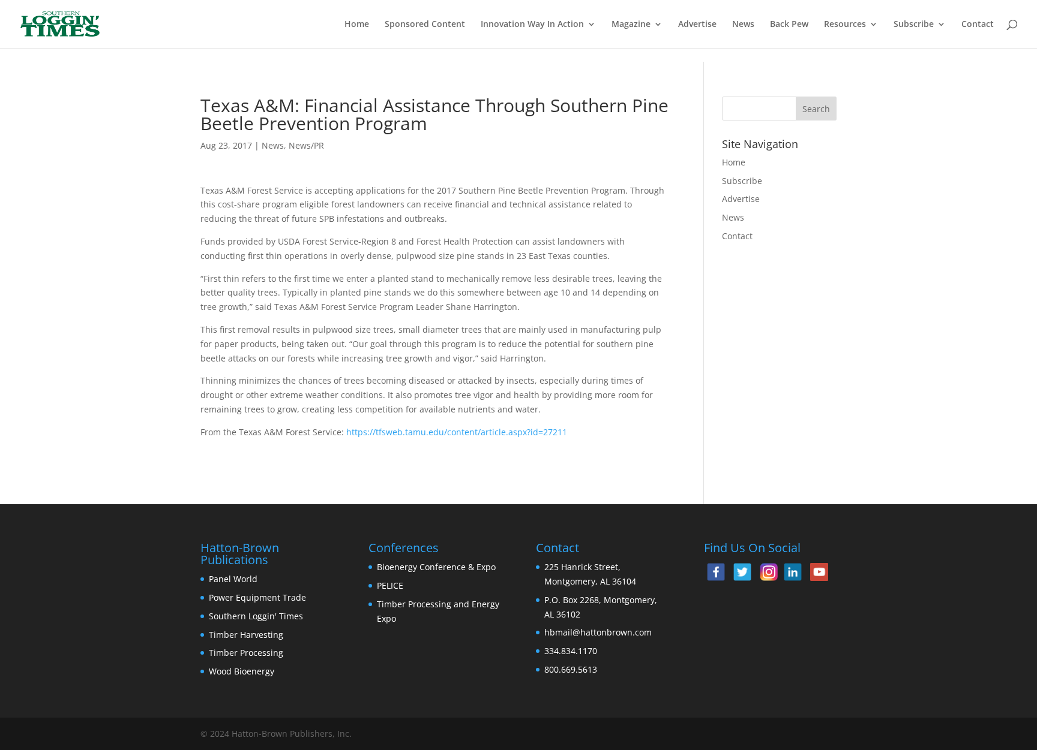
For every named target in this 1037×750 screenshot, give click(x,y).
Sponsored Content (425, 24)
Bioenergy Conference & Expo (436, 567)
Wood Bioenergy (241, 671)
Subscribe (914, 24)
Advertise (697, 24)
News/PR (306, 145)
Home (356, 24)
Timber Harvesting (246, 634)
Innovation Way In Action (532, 24)
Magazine (631, 24)
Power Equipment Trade (257, 597)
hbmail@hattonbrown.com (598, 632)
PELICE (390, 585)
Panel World (233, 579)
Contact (977, 24)
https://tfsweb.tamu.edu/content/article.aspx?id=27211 (456, 432)
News (743, 24)
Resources (845, 24)
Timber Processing (246, 652)
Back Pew (789, 24)
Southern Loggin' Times (256, 616)
